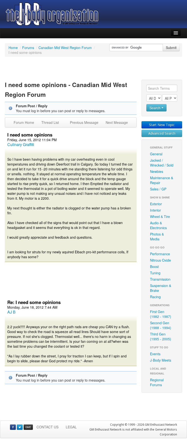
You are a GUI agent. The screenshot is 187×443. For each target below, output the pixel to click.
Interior (155, 210)
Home (13, 47)
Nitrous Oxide (160, 260)
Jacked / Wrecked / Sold (161, 162)
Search (155, 107)
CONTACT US (47, 426)
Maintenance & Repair (161, 180)
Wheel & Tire (160, 216)
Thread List (50, 122)
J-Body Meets (160, 360)
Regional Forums (157, 382)
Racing (155, 296)
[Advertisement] (93, 69)
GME (28, 427)
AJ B (11, 312)
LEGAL (71, 426)
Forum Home (24, 122)
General (156, 153)
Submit (171, 47)
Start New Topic (162, 124)
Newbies (156, 171)
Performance (160, 253)
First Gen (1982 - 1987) (160, 314)
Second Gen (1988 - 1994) (160, 325)
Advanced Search (161, 133)
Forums (28, 47)
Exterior (156, 203)
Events (155, 353)
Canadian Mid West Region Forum (65, 47)
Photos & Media (157, 236)
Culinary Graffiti (20, 144)
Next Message (117, 122)
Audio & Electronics (158, 225)
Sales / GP (158, 189)
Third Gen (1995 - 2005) (160, 336)
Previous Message (84, 122)
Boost (154, 266)
